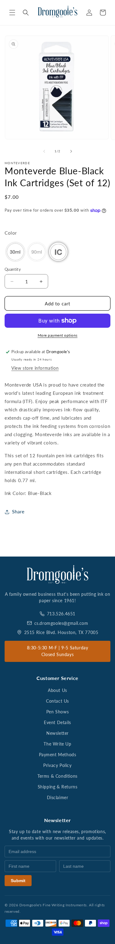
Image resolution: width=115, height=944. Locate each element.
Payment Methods (57, 754)
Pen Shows (57, 711)
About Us (57, 690)
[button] (12, 12)
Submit (18, 880)
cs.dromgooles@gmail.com (61, 623)
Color (11, 233)
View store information (35, 368)
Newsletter (57, 733)
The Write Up (57, 743)
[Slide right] (71, 151)
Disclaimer (57, 797)
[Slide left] (44, 151)
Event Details (57, 722)
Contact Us (57, 701)
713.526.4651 (61, 613)
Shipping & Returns (58, 786)
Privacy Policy (57, 765)
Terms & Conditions (57, 776)
